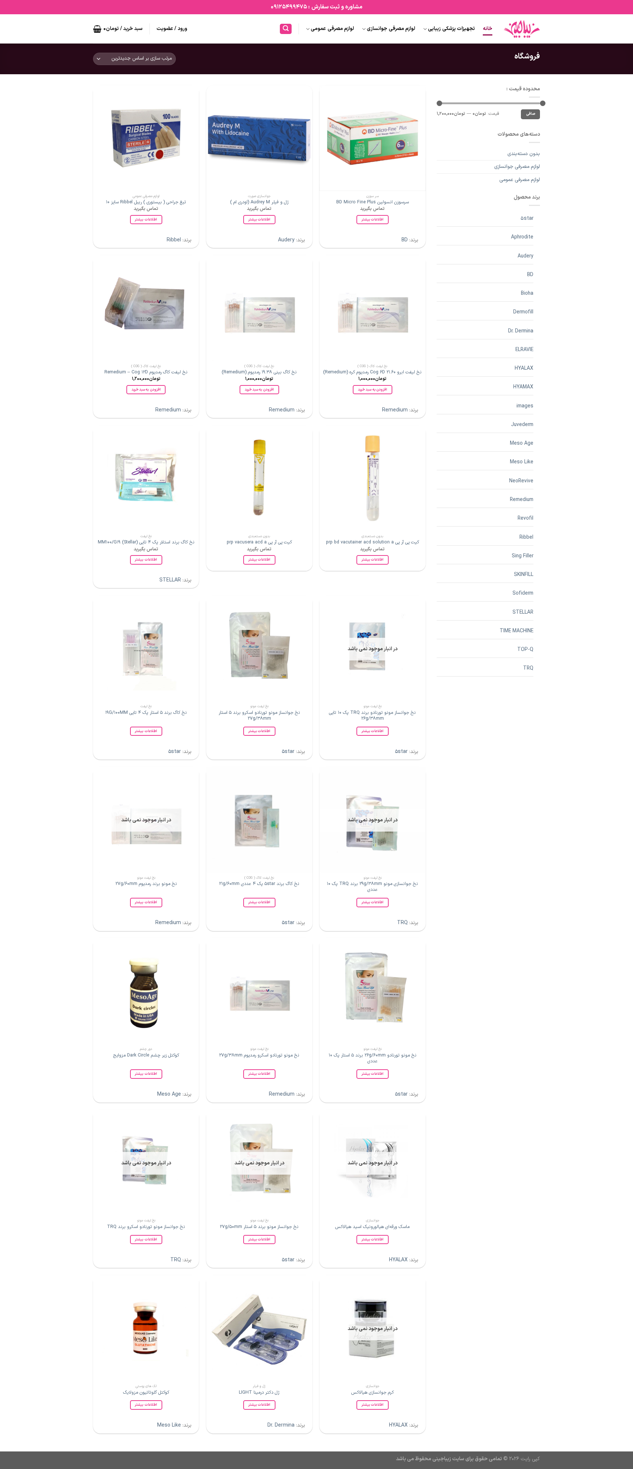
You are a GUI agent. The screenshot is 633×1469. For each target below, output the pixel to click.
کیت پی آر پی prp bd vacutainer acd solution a (372, 542)
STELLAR (522, 612)
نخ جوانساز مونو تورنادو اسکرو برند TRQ (146, 1227)
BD (530, 275)
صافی (530, 114)
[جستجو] (286, 29)
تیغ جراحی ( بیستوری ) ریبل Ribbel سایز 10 (146, 202)
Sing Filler (522, 556)
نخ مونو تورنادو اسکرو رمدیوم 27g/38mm (259, 1055)
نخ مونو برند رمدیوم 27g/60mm (146, 884)
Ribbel (526, 537)
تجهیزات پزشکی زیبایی (451, 29)
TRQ (528, 668)
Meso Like (521, 462)
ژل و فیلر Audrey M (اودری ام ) (259, 202)
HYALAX (524, 368)
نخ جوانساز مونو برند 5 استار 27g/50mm (259, 1227)
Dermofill (523, 312)
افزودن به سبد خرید (372, 389)
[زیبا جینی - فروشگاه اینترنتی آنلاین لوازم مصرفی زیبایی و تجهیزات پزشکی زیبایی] (521, 29)
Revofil (525, 518)
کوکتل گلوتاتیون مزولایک (146, 1392)
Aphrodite (522, 237)
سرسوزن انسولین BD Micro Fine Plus (372, 202)
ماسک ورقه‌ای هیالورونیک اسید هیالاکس (372, 1227)
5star (527, 218)
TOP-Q (525, 649)
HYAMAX (523, 387)
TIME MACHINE (516, 631)
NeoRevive (521, 481)
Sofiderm (522, 593)
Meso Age (521, 443)
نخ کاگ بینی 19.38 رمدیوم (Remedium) (259, 372)
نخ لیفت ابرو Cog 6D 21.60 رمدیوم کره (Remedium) (372, 372)
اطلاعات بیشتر (373, 219)
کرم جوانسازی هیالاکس (372, 1392)
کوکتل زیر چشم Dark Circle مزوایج (146, 1055)
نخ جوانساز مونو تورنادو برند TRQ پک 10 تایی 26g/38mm (372, 716)
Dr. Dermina (520, 331)
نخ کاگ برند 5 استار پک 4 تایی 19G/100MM (146, 713)
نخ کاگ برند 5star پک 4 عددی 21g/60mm (259, 884)
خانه (487, 29)
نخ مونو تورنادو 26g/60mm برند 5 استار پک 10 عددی (373, 1058)
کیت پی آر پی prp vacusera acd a (259, 542)
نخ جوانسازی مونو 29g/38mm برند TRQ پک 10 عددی (372, 887)
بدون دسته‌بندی (523, 154)
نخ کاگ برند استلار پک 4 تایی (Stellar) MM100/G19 (146, 542)
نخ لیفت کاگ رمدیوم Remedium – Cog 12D (146, 372)
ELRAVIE (524, 350)
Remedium (521, 500)
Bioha (527, 293)
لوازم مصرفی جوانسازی (391, 29)
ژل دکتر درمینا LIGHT (259, 1392)
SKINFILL (523, 575)
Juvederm (522, 425)
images (525, 406)
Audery (525, 256)
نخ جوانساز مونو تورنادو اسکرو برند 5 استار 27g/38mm (259, 716)
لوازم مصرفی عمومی (332, 29)
